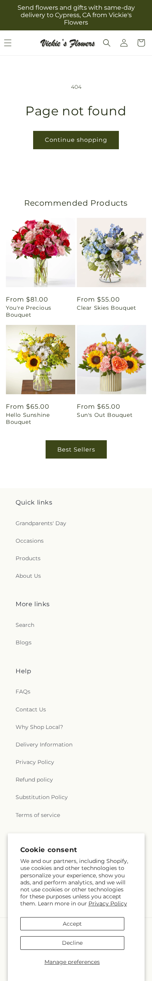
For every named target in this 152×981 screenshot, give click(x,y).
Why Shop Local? (39, 726)
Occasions (30, 540)
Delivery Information (44, 744)
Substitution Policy (42, 797)
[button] (106, 42)
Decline (72, 942)
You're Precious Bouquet (28, 311)
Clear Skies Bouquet (106, 307)
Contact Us (31, 709)
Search (25, 624)
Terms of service (38, 815)
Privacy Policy (107, 903)
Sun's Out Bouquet (105, 414)
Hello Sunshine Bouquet (27, 418)
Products (28, 558)
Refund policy (34, 779)
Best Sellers (76, 449)
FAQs (23, 691)
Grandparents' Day (41, 523)
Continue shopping (76, 139)
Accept (72, 923)
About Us (28, 575)
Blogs (24, 642)
